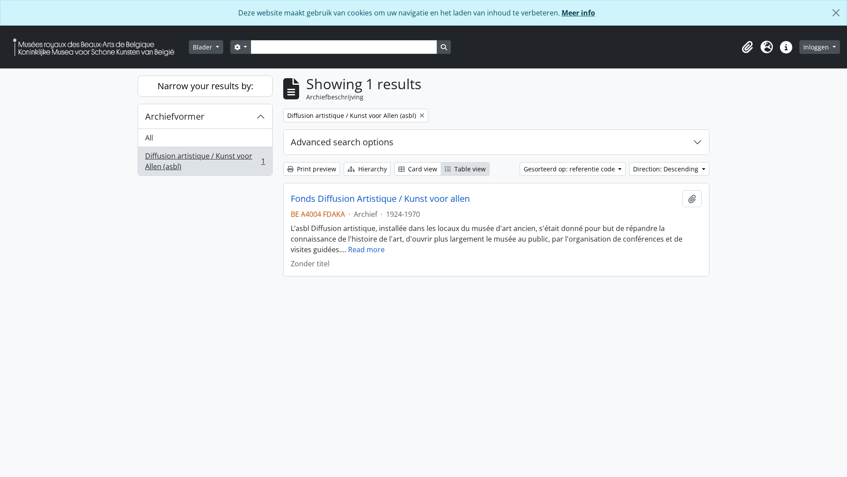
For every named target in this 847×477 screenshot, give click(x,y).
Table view (469, 169)
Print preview (315, 169)
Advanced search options (342, 142)
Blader (203, 47)
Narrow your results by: (205, 86)
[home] (97, 47)
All (149, 138)
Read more (366, 249)
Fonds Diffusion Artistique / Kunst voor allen (380, 198)
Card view (421, 169)
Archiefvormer (174, 116)
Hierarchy (371, 169)
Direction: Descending (666, 169)
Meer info (578, 13)
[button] (747, 47)
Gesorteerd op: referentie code (570, 169)
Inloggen (817, 47)
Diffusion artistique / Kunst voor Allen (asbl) (205, 161)
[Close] (836, 12)
